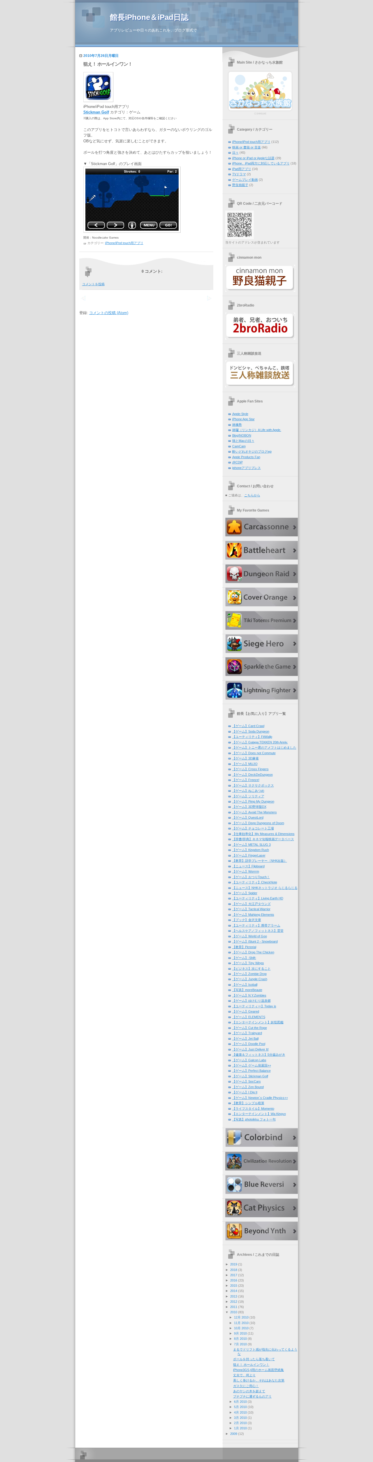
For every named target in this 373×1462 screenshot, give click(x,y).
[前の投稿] (209, 301)
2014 (233, 1291)
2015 (233, 1285)
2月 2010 (240, 1423)
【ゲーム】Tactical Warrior (251, 909)
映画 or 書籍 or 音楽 (246, 147)
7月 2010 (240, 1344)
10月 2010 (241, 1328)
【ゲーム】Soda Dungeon (250, 731)
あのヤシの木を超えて (249, 1391)
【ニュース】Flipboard (248, 866)
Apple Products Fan (246, 457)
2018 (233, 1270)
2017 (233, 1275)
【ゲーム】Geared (245, 1011)
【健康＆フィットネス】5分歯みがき (258, 1054)
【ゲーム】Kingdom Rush (250, 850)
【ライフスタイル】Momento (253, 1108)
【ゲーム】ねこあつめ (248, 790)
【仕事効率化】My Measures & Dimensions (263, 834)
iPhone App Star (243, 419)
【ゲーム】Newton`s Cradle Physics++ (260, 1097)
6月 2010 (240, 1401)
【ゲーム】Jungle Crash (249, 979)
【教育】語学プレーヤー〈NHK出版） (259, 860)
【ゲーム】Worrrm (245, 871)
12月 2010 (241, 1317)
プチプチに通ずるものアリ (252, 1396)
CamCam (239, 446)
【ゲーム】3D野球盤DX (249, 806)
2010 (233, 1312)
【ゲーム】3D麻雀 (245, 758)
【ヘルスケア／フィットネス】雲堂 (258, 930)
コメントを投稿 (93, 284)
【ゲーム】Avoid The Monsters (254, 812)
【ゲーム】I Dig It (244, 1092)
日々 (235, 152)
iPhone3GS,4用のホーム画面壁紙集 (258, 1370)
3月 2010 (240, 1417)
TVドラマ (239, 174)
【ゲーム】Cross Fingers (250, 769)
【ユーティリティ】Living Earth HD (257, 898)
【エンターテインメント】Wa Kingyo (259, 1114)
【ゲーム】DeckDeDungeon (252, 774)
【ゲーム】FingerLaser (248, 855)
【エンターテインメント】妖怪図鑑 (258, 1022)
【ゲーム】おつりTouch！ (251, 877)
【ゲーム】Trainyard (247, 1033)
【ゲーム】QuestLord (247, 817)
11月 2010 (241, 1323)
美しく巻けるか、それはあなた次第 (258, 1380)
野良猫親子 (240, 185)
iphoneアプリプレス (246, 468)
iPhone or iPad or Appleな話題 (253, 158)
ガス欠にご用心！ (246, 1386)
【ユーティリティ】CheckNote (254, 882)
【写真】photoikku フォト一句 (254, 1119)
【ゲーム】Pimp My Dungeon (253, 801)
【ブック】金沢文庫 (246, 920)
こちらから (252, 495)
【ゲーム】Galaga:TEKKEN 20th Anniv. (260, 742)
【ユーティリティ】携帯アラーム (256, 925)
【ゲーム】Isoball (244, 984)
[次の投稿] (83, 301)
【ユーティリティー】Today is (254, 1006)
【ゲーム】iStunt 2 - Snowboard (255, 941)
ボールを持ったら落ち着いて (254, 1359)
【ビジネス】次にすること (251, 968)
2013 (233, 1296)
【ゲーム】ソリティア (248, 796)
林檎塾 (237, 424)
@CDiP (237, 462)
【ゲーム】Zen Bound (248, 1087)
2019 (233, 1264)
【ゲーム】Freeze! (245, 780)
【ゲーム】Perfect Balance (251, 1070)
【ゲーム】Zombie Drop (249, 974)
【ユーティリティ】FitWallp (252, 736)
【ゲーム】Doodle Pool (248, 1044)
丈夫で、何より (244, 1375)
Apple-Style (240, 414)
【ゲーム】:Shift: (244, 958)
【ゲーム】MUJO (245, 764)
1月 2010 (240, 1428)
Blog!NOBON (241, 435)
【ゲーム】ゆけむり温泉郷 (251, 1000)
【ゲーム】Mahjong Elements (253, 914)
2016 (233, 1280)
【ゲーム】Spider (244, 893)
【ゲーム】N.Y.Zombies (249, 995)
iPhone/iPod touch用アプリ (124, 243)
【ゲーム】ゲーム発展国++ (251, 1065)
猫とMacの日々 (243, 440)
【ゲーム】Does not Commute (254, 753)
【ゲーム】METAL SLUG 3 (251, 844)
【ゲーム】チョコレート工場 (253, 828)
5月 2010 (240, 1407)
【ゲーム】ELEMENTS (248, 1017)
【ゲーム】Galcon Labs (249, 1060)
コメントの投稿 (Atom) (108, 313)
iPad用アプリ (241, 169)
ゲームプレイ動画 (245, 179)
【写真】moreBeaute (247, 990)
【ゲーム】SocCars (246, 1081)
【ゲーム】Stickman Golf (250, 1076)
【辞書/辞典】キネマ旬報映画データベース (263, 839)
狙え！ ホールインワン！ (107, 64)
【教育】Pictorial (244, 947)
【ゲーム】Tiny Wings (248, 963)
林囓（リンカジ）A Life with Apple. (256, 430)
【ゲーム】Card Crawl (248, 726)
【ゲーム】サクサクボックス (253, 785)
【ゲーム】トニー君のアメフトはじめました (264, 747)
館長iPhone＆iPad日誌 (149, 17)
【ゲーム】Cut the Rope (249, 1027)
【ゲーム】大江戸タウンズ (251, 904)
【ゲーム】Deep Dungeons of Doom (258, 823)
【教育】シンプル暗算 (248, 1103)
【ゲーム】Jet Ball (245, 1038)
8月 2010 (240, 1338)
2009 (233, 1433)
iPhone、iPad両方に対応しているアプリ (261, 163)
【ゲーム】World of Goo (249, 936)
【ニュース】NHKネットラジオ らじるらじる (265, 888)
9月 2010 (240, 1333)
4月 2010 (240, 1412)
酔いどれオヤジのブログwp (252, 451)
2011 (233, 1307)
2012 (233, 1301)
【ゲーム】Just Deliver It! (250, 1049)
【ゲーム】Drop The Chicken (253, 952)
